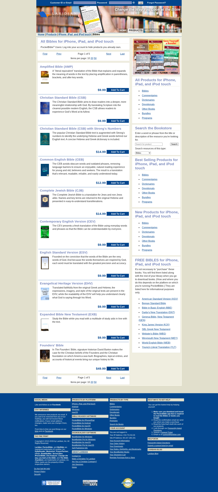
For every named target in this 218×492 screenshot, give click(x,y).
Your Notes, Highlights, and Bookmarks (125, 449)
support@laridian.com (172, 434)
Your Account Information (120, 441)
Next (108, 54)
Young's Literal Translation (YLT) (159, 347)
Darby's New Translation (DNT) (158, 312)
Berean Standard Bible (154, 303)
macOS (75, 412)
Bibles (145, 91)
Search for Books (117, 424)
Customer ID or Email (60, 2)
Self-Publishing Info (80, 448)
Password (102, 2)
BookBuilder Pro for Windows (84, 440)
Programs (147, 118)
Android (75, 407)
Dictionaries (148, 100)
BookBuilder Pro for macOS (83, 445)
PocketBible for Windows (82, 429)
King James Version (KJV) (156, 324)
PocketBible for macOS (81, 426)
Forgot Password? (156, 2)
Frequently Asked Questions (159, 443)
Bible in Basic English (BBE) (157, 308)
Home (123, 30)
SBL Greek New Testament (156, 329)
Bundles (146, 113)
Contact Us (76, 456)
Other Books (148, 109)
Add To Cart (118, 90)
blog (36, 431)
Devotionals (148, 104)
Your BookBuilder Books (119, 452)
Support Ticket (167, 432)
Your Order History (117, 444)
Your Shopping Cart (118, 455)
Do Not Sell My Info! (42, 469)
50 (95, 58)
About (174, 30)
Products (136, 30)
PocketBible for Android (81, 423)
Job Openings (77, 464)
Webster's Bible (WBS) (154, 333)
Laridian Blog (153, 454)
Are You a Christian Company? (84, 462)
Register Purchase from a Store (122, 458)
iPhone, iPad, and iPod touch (74, 34)
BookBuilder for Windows (82, 437)
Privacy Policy (39, 472)
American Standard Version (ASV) (160, 299)
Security (37, 474)
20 (92, 58)
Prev (59, 54)
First (45, 54)
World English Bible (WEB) (156, 342)
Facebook (49, 431)
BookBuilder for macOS (81, 442)
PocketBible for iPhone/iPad (83, 420)
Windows (75, 409)
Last (122, 54)
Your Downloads (116, 446)
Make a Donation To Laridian (83, 459)
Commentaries (149, 95)
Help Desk (152, 30)
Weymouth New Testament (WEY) (160, 338)
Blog (164, 30)
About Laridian (80, 452)
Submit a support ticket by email (160, 446)
